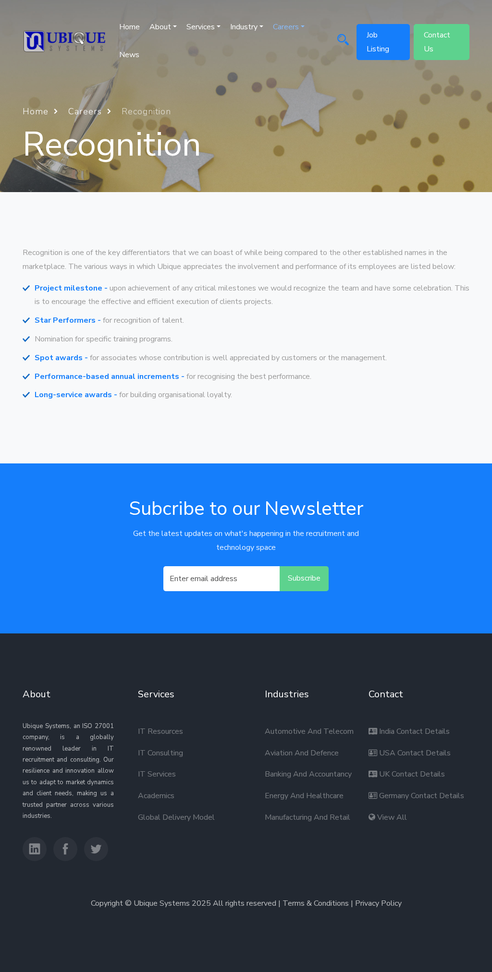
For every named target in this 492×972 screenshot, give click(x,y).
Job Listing (378, 42)
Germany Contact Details (420, 795)
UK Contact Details (411, 774)
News (129, 54)
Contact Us (437, 42)
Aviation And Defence (302, 753)
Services (200, 27)
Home (129, 27)
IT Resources (160, 731)
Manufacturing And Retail (307, 817)
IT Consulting (160, 753)
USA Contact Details (414, 753)
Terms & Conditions (316, 903)
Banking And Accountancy (308, 774)
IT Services (157, 774)
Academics (156, 795)
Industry (244, 27)
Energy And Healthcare (304, 795)
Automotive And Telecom (309, 731)
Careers (86, 111)
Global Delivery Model (176, 817)
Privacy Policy (378, 903)
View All (391, 817)
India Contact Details (413, 731)
